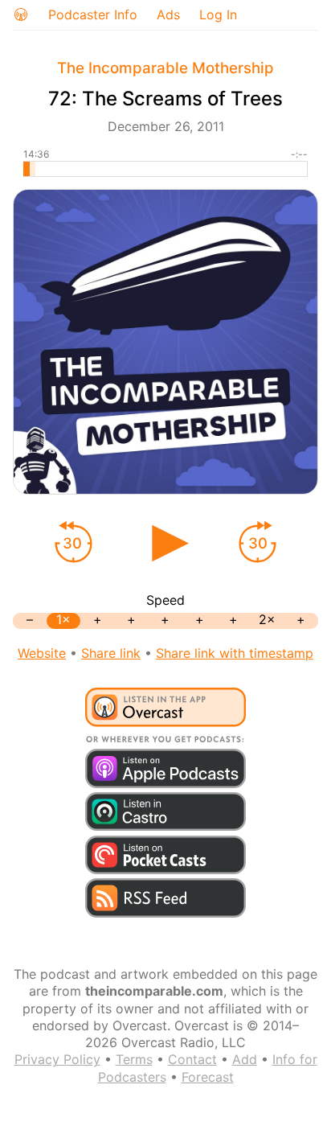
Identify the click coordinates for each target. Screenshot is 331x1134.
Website (42, 653)
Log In (218, 14)
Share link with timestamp (234, 653)
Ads (168, 14)
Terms (134, 1059)
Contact (192, 1059)
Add (244, 1059)
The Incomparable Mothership (165, 68)
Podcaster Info (92, 14)
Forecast (208, 1077)
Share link (111, 653)
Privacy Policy (57, 1059)
